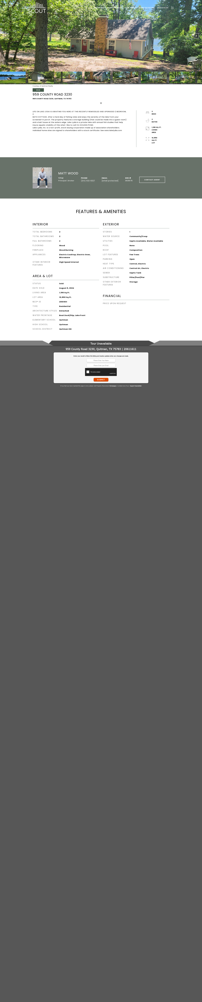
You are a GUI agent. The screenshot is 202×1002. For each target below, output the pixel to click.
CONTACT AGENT (152, 180)
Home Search (131, 8)
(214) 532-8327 (88, 180)
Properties (99, 8)
